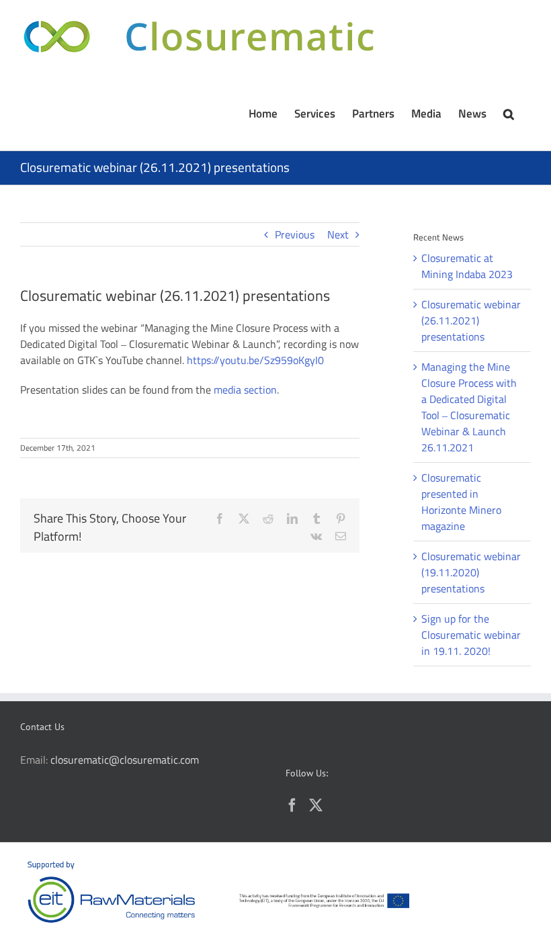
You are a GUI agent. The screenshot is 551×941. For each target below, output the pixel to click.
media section (245, 390)
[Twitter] (316, 805)
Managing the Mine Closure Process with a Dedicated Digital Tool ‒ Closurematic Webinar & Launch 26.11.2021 (469, 407)
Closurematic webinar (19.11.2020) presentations (471, 572)
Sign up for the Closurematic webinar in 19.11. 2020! (471, 635)
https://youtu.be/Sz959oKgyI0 (255, 360)
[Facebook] (292, 805)
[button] (508, 112)
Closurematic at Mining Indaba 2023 (467, 266)
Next (338, 234)
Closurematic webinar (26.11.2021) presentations (471, 320)
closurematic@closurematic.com (124, 760)
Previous (294, 234)
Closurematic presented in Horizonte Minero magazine (461, 501)
